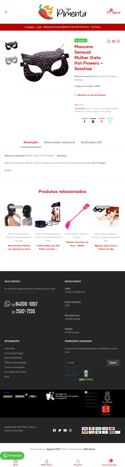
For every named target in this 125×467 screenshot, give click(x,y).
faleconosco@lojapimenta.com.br (21, 292)
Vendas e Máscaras (102, 111)
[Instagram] (70, 430)
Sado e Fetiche (93, 108)
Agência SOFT (54, 449)
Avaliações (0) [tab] (91, 142)
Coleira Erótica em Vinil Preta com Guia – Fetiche (48, 247)
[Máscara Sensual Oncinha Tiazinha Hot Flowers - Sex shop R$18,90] (118, 41)
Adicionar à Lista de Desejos (91, 95)
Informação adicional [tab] (59, 142)
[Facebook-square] (54, 430)
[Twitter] (59, 430)
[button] (62, 45)
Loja (39, 26)
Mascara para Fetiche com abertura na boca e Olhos (19, 247)
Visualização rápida (23, 217)
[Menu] (12, 11)
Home (30, 26)
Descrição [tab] (31, 142)
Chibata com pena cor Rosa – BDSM (77, 244)
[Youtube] (65, 430)
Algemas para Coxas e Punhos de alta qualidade (106, 247)
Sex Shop (88, 111)
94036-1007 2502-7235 (25, 308)
